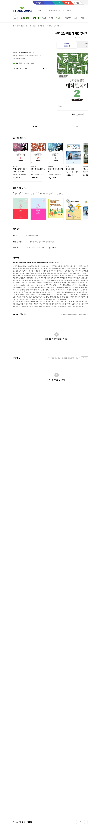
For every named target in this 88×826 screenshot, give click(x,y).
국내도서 (19, 26)
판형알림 (54, 247)
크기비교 (80, 114)
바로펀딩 (68, 18)
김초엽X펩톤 (25, 18)
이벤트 (51, 18)
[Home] (14, 26)
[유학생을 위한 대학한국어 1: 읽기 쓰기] (20, 160)
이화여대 (26, 194)
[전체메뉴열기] (15, 17)
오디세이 (36, 18)
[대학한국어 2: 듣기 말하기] (38, 160)
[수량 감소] (78, 822)
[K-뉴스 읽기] (73, 159)
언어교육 (17, 194)
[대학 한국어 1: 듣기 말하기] (56, 160)
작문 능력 (58, 194)
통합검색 (40, 10)
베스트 (44, 18)
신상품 (76, 18)
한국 (34, 194)
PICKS (83, 18)
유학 (50, 194)
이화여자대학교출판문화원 (20, 56)
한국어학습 (41, 26)
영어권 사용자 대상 (54, 26)
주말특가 (59, 18)
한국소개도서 (29, 26)
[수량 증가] (83, 822)
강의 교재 (42, 194)
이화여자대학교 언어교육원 (20, 52)
